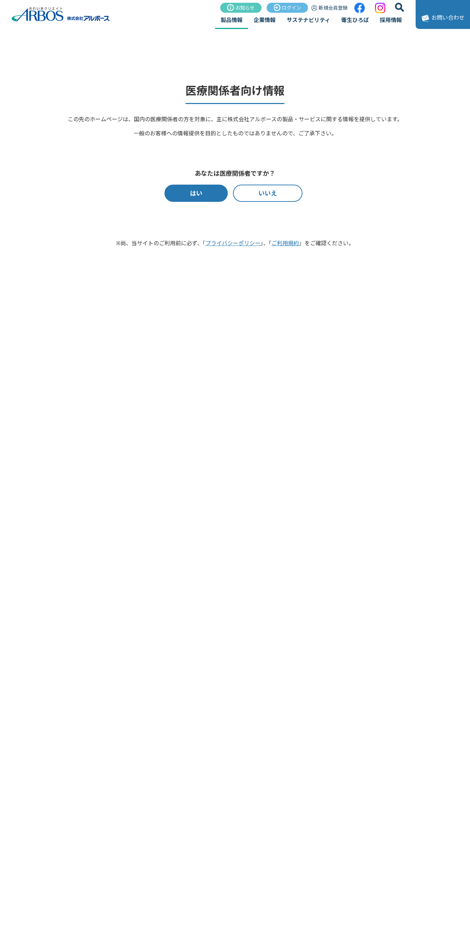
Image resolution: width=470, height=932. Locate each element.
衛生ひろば (355, 20)
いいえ (267, 193)
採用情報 (391, 20)
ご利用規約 (285, 243)
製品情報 (232, 20)
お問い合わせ (447, 17)
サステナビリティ (308, 20)
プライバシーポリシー (232, 243)
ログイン (291, 7)
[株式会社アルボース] (61, 20)
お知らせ (245, 7)
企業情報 (265, 20)
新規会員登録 (333, 7)
